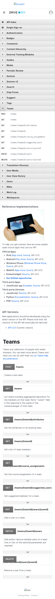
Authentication (14, 33)
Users (10, 181)
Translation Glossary (17, 165)
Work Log (11, 192)
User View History (16, 176)
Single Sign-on (14, 27)
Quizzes (11, 76)
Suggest (11, 97)
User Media (12, 170)
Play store (21, 259)
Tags (9, 103)
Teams (10, 108)
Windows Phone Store (35, 263)
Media (10, 65)
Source (26, 255)
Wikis (9, 187)
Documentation (22, 297)
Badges (10, 38)
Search (10, 87)
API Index (11, 22)
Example (28, 285)
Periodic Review (15, 70)
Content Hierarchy (16, 49)
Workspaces (13, 197)
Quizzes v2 (12, 81)
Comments (12, 43)
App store (17, 255)
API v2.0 (12, 327)
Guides (10, 60)
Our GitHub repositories (19, 278)
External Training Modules (20, 54)
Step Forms (12, 92)
